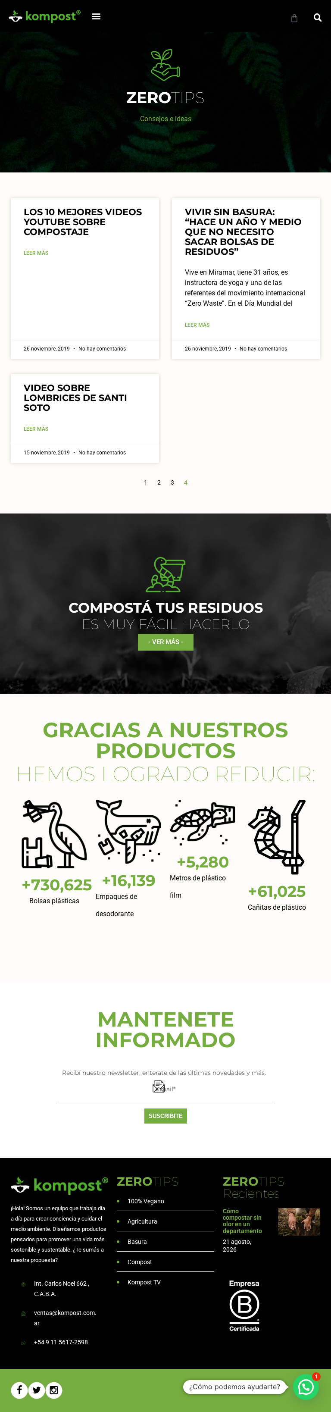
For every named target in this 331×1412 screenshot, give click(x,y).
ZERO (147, 1181)
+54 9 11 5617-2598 (61, 1342)
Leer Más (36, 253)
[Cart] (294, 18)
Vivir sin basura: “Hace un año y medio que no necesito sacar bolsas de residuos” (243, 232)
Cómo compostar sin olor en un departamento (242, 1221)
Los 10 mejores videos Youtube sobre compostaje (83, 222)
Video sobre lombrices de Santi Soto (75, 397)
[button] (96, 16)
